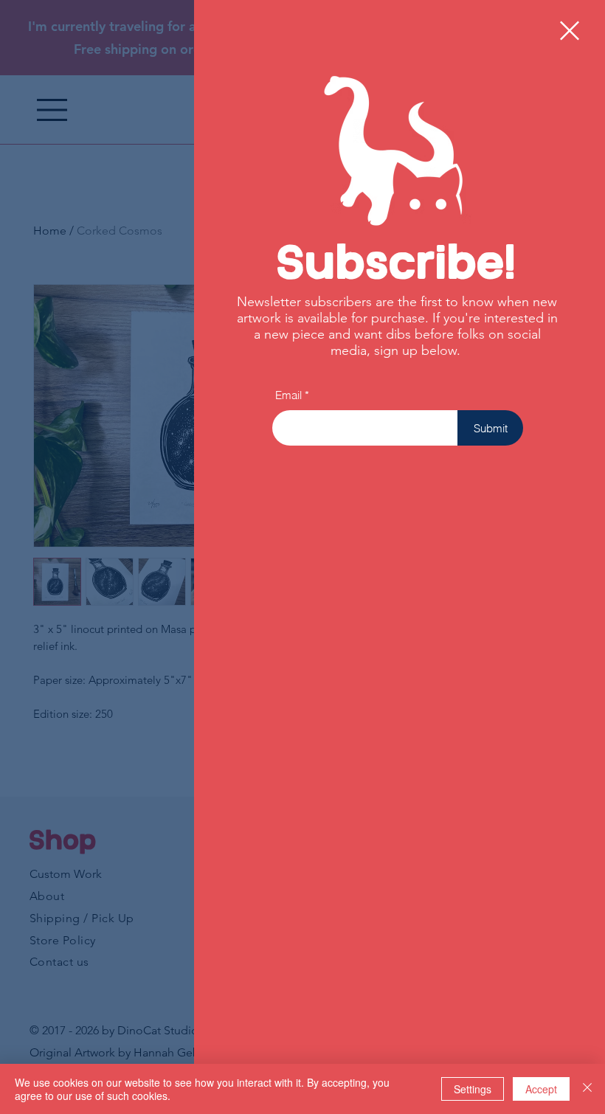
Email (288, 395)
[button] (569, 30)
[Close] (587, 1089)
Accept (541, 1089)
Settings (472, 1089)
